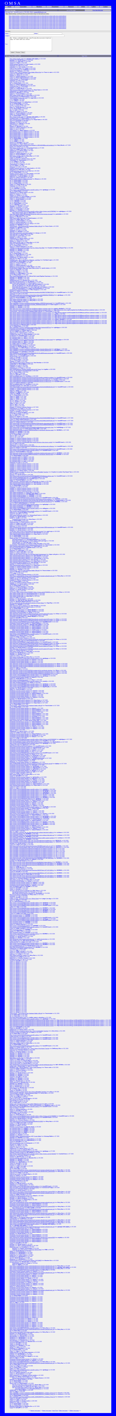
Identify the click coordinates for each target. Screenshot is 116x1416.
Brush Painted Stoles (15, 131)
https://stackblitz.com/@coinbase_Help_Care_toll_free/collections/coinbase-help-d (31, 842)
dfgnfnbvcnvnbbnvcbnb (16, 1406)
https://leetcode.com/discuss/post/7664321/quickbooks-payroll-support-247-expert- (31, 639)
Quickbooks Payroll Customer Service (20, 801)
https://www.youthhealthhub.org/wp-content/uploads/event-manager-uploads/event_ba (32, 576)
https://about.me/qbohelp (16, 834)
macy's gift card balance (18, 284)
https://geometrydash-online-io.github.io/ (20, 90)
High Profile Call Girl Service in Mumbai (22, 893)
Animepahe (13, 160)
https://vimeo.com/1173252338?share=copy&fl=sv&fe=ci (25, 908)
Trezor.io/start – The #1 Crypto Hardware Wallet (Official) (25, 570)
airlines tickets (13, 356)
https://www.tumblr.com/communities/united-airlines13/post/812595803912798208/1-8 (32, 295)
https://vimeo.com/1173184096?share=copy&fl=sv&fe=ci (25, 927)
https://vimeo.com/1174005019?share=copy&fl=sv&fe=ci (25, 824)
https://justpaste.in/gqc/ (16, 929)
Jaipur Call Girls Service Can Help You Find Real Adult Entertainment (28, 554)
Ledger (11, 88)
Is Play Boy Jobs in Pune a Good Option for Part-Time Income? (27, 531)
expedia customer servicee (17, 168)
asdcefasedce (13, 1218)
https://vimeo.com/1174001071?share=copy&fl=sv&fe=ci (25, 807)
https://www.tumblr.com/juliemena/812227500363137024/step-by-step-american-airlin (32, 423)
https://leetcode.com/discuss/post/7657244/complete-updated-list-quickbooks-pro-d (31, 673)
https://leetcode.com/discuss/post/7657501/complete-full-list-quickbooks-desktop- (31, 670)
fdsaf (11, 121)
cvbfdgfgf (12, 272)
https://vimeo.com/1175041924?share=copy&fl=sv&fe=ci (25, 644)
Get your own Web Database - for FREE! (58, 1414)
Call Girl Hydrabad (14, 330)
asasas (12, 931)
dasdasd (12, 71)
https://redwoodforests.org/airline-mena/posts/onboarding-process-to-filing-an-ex (30, 380)
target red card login (17, 1386)
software (12, 361)
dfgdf (13, 1264)
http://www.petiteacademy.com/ (18, 1017)
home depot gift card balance (19, 287)
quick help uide (14, 234)
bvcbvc (12, 146)
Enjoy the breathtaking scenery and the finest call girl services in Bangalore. (30, 742)
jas (10, 83)
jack (11, 110)
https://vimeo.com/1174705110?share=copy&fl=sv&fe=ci (24, 674)
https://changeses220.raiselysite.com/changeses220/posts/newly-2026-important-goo (32, 527)
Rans (11, 1085)
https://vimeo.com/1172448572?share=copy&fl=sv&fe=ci (25, 1039)
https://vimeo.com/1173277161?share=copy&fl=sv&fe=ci (25, 909)
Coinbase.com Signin (15, 334)
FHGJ (11, 391)
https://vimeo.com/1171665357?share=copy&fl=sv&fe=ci (25, 1117)
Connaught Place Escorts (19, 519)
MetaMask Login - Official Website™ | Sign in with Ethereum (26, 1067)
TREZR (12, 1059)
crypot (11, 636)
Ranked (12, 75)
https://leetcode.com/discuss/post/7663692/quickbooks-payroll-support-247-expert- (31, 649)
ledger (11, 94)
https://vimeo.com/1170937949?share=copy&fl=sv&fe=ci (25, 1186)
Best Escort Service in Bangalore (18, 894)
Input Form (55, 1410)
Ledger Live (13, 1255)
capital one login (14, 522)
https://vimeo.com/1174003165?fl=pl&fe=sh (21, 798)
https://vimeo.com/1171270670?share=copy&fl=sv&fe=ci (25, 1018)
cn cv (11, 950)
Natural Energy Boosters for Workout (22, 1378)
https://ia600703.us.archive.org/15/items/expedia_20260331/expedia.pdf (28, 304)
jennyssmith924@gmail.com (17, 946)
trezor (11, 738)
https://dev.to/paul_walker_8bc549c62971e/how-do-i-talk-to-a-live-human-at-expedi (31, 214)
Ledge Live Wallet (14, 1401)
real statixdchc (13, 1340)
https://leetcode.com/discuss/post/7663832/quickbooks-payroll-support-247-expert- (31, 646)
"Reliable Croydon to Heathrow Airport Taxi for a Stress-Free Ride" (27, 248)
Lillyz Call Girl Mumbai (15, 345)
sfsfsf (11, 900)
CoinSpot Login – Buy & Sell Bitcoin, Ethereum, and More (25, 260)
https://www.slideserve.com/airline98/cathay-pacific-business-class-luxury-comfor (31, 442)
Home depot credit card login (19, 541)
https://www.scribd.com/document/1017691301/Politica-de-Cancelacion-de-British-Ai (32, 449)
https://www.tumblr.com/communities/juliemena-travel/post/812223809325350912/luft (32, 424)
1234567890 (13, 261)
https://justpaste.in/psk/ (16, 915)
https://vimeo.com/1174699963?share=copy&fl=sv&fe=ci (25, 676)
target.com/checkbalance (18, 288)
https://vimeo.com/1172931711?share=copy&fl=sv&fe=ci (24, 933)
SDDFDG (12, 392)
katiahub (12, 237)
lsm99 (11, 229)
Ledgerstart (13, 956)
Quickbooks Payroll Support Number (19, 623)
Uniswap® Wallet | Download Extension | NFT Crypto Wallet (25, 1136)
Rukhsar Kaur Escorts (15, 102)
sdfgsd (11, 1182)
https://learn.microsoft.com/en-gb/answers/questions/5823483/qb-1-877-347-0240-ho (32, 873)
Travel (11, 157)
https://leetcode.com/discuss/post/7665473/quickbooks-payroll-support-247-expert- (31, 613)
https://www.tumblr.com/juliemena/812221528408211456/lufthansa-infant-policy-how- (32, 427)
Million (11, 1081)
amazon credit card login (18, 543)
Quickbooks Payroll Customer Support (20, 690)
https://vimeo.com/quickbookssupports (20, 925)
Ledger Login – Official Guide (17, 1066)
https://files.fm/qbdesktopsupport (18, 682)
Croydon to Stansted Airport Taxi (18, 223)
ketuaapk (12, 1198)
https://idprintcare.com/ (18, 1208)
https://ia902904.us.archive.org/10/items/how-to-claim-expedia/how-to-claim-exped (31, 339)
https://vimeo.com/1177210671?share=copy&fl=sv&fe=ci (25, 450)
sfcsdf (11, 104)
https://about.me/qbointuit (16, 492)
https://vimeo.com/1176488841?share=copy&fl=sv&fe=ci (25, 508)
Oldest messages (74, 1410)
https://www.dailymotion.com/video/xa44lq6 (21, 233)
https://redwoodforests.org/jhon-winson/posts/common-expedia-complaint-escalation (32, 377)
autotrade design (14, 351)
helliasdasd (13, 123)
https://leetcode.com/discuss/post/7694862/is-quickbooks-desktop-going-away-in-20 (32, 453)
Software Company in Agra (17, 1152)
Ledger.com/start (14, 158)
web (11, 1101)
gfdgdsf (12, 1047)
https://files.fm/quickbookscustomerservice (21, 947)
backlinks (12, 60)
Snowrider (12, 346)
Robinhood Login (14, 1247)
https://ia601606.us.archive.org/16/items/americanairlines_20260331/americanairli (31, 303)
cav (11, 165)
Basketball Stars (14, 347)
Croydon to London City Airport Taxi (19, 1032)
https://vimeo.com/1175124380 (18, 612)
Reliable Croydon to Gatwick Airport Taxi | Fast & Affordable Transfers (28, 1091)
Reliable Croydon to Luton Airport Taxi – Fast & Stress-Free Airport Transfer (29, 1048)
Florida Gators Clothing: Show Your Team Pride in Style (24, 268)
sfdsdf (11, 207)
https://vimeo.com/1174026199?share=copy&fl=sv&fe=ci (25, 789)
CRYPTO (12, 61)
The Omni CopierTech (15, 1199)
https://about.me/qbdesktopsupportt (19, 680)
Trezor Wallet (13, 144)
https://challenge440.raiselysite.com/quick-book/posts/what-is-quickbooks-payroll (31, 763)
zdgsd (11, 667)
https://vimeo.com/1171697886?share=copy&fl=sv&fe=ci (25, 1106)
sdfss (11, 1027)
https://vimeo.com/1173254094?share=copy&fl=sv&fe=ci (25, 912)
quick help (12, 235)
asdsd (11, 264)
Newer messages (46, 1410)
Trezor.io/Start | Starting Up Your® (19, 98)
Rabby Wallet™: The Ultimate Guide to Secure (22, 1217)
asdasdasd (12, 67)
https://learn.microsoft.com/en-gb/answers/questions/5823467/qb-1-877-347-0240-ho (32, 875)
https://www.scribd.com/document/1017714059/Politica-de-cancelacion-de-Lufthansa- (32, 446)
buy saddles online (14, 343)
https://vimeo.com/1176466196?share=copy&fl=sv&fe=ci (25, 511)
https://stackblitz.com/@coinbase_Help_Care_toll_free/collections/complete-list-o (31, 840)
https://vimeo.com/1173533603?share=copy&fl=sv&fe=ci (25, 902)
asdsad (12, 142)
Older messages (63, 1410)
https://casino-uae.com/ (16, 428)
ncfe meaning (13, 130)
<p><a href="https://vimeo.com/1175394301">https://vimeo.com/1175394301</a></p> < (33, 592)
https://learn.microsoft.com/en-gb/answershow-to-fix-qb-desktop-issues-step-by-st (31, 862)
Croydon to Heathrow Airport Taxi (18, 1228)
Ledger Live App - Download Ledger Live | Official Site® (24, 898)
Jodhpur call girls (14, 578)
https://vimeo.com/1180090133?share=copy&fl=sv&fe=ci (25, 189)
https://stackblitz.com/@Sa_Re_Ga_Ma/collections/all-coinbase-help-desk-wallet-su (32, 832)
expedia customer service (16, 173)
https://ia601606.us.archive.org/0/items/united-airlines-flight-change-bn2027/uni (30, 327)
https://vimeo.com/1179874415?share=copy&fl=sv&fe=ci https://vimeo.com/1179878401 (33, 211)
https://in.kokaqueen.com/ (16, 1139)
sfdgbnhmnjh (13, 91)
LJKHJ (11, 393)
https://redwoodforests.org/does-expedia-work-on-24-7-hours (25, 369)
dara (11, 1086)
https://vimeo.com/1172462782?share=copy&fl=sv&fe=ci (25, 1037)
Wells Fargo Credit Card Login (17, 218)
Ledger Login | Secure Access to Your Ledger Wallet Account (26, 1104)
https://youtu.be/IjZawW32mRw (18, 478)
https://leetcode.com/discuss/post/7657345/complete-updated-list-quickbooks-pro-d (31, 671)
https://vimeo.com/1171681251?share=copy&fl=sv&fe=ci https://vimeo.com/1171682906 (33, 1116)
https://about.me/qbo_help (16, 58)
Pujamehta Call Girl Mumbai (17, 329)
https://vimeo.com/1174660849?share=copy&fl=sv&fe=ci (25, 686)
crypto (11, 73)
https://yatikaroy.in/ (15, 1375)
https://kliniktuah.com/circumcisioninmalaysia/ (22, 939)
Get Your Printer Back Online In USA (22, 1384)
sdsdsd (12, 63)
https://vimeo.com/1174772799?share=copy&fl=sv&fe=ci (25, 658)
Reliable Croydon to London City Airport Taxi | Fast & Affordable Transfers (29, 472)
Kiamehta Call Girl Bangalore (17, 281)
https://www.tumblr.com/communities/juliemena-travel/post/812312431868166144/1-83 (32, 387)
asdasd (12, 219)
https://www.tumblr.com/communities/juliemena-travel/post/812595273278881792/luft (32, 292)
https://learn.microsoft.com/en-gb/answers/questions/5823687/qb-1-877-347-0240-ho (32, 863)
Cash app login (16, 542)
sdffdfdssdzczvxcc (15, 280)
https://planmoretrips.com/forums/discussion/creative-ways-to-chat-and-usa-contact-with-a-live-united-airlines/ (37, 16)
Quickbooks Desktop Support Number (20, 1178)
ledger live (12, 176)
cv (10, 100)
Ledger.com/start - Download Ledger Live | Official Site (24, 481)
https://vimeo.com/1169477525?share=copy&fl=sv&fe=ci (25, 1224)
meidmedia (12, 273)
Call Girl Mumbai (14, 324)
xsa (11, 503)
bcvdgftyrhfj (13, 335)
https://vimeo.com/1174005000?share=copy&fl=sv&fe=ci (25, 823)
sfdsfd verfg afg (14, 1082)
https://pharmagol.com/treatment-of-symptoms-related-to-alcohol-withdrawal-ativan (31, 1064)
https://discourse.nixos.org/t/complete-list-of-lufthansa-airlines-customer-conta (30, 308)
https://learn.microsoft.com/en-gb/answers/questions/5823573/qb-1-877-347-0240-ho (32, 870)
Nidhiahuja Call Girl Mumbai (17, 266)
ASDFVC (12, 1353)
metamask (12, 65)
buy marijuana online (15, 337)
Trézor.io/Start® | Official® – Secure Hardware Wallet (24, 1093)
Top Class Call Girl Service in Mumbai (20, 890)
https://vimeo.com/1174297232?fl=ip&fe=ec (21, 746)
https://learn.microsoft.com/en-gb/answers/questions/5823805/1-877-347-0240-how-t (32, 858)
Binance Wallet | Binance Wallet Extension (21, 179)
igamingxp (12, 550)
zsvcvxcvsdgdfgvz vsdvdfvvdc (18, 1158)
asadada (12, 388)
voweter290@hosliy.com (40, 12)
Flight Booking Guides (18, 1263)
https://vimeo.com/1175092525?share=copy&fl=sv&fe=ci (25, 622)
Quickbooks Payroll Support (17, 609)
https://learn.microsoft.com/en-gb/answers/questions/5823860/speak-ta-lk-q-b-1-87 (31, 846)
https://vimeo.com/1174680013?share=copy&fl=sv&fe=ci (25, 681)
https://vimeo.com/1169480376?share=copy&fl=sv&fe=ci (25, 1370)
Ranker (11, 551)
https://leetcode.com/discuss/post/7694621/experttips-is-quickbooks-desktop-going (31, 454)
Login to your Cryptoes (16, 68)
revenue (12, 1156)
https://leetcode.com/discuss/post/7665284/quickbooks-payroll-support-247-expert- (31, 620)
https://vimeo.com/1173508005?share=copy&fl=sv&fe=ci (25, 905)
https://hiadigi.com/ (15, 940)
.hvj (11, 1257)
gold (11, 730)
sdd (11, 404)
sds (11, 400)
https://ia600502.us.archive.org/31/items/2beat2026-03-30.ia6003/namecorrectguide (31, 353)
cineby (11, 208)
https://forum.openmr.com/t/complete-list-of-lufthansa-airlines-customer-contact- (30, 312)
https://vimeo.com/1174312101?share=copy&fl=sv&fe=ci (25, 740)
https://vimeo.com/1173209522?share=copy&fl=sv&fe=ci (25, 920)
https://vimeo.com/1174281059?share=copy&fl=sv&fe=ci (25, 753)
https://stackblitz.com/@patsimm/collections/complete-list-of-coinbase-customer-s (31, 848)
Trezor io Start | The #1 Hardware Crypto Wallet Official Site (25, 72)
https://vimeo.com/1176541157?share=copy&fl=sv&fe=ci (24, 497)
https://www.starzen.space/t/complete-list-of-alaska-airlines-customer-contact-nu (31, 320)
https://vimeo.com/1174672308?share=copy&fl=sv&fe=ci (25, 685)
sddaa (11, 396)
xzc (11, 106)
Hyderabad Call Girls (15, 385)
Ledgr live (12, 954)
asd (11, 215)
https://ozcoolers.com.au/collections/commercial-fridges (24, 1187)
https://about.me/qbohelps (16, 505)
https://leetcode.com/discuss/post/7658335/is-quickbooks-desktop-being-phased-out (32, 663)
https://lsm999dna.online (16, 376)
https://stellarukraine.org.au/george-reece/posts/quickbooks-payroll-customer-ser (31, 501)
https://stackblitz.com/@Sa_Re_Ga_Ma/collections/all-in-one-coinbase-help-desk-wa (32, 835)
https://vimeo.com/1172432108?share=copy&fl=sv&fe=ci (25, 1035)
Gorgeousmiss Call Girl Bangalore (18, 289)
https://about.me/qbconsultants (18, 495)
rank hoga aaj (13, 1087)
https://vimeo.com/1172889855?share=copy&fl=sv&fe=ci (25, 944)
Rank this (12, 258)
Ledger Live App (14, 942)
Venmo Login (13, 1334)
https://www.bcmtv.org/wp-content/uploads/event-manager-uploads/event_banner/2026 (32, 1171)
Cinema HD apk (14, 79)
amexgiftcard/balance (17, 539)
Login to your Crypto (15, 1060)
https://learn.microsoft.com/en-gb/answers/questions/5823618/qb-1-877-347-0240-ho (32, 865)
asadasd (12, 87)
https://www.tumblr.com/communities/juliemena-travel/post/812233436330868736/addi (32, 418)
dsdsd (11, 76)
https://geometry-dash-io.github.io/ (19, 559)
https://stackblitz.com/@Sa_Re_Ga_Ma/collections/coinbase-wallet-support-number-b (32, 838)
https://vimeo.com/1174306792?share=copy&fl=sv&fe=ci (25, 743)
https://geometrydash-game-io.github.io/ (20, 362)
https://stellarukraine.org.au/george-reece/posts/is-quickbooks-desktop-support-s (31, 499)
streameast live (14, 86)
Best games (13, 1100)
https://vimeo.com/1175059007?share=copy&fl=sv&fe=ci (25, 634)
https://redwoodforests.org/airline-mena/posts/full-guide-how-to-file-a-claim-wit (30, 378)
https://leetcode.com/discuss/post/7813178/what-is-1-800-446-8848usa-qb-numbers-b (32, 145)
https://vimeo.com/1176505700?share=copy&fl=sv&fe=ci (25, 504)
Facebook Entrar (14, 96)
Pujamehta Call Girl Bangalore (17, 296)
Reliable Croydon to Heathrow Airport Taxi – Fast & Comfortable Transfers (29, 1031)
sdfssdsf (12, 270)
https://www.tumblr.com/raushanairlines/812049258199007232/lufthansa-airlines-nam (32, 476)
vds (11, 331)
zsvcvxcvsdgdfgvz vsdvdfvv (17, 1341)
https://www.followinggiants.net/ (18, 276)
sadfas (11, 906)
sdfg (11, 373)
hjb (10, 901)
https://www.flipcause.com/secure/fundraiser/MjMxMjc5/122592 (26, 1121)
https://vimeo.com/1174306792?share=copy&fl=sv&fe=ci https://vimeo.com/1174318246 (33, 739)
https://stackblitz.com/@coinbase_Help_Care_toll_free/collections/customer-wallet (31, 847)
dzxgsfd (12, 1144)
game (11, 597)
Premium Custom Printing (16, 1127)
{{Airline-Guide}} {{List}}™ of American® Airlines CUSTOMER (26, 1260)
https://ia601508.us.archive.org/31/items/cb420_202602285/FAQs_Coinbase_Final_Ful (32, 1392)
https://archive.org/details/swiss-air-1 (19, 477)
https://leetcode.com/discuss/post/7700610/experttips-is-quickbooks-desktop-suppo (32, 430)
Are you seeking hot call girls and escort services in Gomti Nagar (27, 603)
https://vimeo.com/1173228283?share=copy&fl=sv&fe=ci (25, 917)
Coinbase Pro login (15, 744)
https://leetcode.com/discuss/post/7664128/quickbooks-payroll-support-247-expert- (31, 643)
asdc (11, 81)
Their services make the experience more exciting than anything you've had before (31, 500)
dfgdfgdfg (12, 206)
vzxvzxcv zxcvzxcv (15, 69)
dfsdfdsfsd (12, 1162)
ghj (10, 1014)
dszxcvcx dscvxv (14, 1262)
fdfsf (11, 831)
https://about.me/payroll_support (18, 299)
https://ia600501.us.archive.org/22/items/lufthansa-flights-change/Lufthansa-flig (30, 349)
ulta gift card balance (17, 285)
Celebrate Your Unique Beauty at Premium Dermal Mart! (27, 1249)
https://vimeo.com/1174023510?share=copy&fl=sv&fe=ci (25, 797)
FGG (11, 1108)
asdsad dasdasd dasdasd (16, 64)
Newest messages (35, 1410)
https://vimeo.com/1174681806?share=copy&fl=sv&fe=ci (25, 684)
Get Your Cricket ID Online (17, 547)
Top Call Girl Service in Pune (19, 892)
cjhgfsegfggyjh (13, 164)
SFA (11, 1302)
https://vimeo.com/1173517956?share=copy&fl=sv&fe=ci (25, 904)
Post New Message (98, 10)
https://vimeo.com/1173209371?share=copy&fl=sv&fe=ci (25, 919)
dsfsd (11, 572)
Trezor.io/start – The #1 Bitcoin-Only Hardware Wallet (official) (26, 226)
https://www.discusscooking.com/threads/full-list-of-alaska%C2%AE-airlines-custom (32, 1020)
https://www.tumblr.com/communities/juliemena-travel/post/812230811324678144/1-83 (32, 420)
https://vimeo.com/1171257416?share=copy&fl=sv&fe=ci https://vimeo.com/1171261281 (33, 1154)
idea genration (13, 1336)
